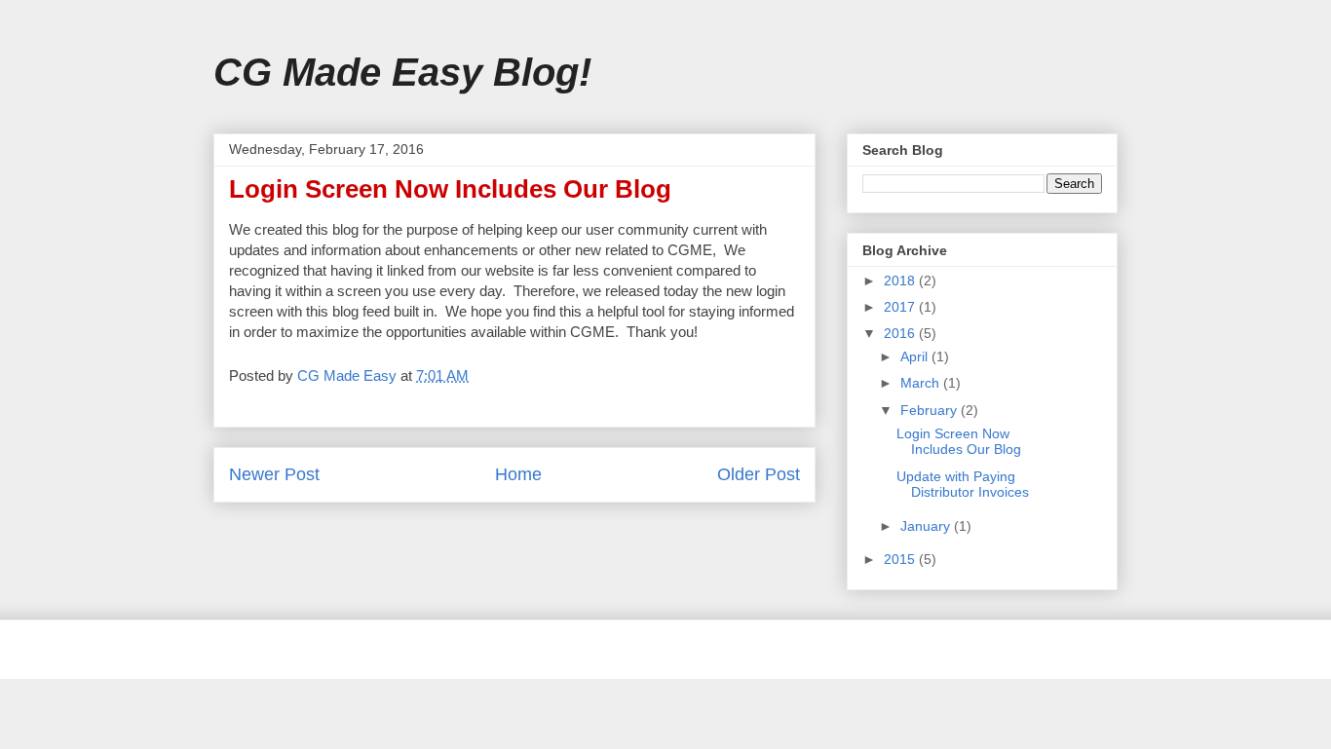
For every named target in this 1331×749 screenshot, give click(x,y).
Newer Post (274, 474)
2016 (901, 333)
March (921, 383)
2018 (901, 280)
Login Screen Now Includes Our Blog (958, 442)
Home (518, 474)
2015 (901, 559)
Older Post (758, 474)
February (930, 410)
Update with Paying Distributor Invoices (962, 484)
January (927, 526)
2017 (901, 307)
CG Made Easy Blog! (402, 72)
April (916, 356)
